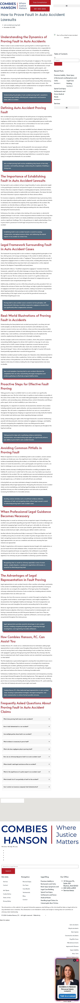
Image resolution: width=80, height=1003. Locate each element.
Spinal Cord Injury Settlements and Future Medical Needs (48, 895)
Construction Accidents (71, 935)
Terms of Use (6, 897)
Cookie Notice (7, 894)
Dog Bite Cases (74, 939)
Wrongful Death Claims (72, 993)
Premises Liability (73, 971)
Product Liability (74, 975)
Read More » (57, 83)
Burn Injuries (75, 932)
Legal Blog (45, 877)
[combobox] (40, 866)
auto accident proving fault (12, 25)
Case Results (26, 889)
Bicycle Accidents (74, 928)
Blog (24, 896)
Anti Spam (6, 890)
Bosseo (43, 915)
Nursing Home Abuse (72, 964)
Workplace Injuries (73, 989)
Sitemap (48, 915)
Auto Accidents (74, 924)
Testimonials (26, 892)
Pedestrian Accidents (72, 968)
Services (5, 881)
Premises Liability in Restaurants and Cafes (60, 78)
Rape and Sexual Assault (71, 979)
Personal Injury (27, 881)
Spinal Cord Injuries (72, 986)
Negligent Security (73, 961)
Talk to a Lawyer (68, 996)
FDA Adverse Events (72, 942)
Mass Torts (75, 953)
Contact (5, 885)
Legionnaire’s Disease (72, 946)
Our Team (25, 885)
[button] (66, 5)
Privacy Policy (7, 901)
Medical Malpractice (73, 957)
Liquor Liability (74, 950)
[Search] (58, 64)
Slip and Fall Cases (73, 982)
